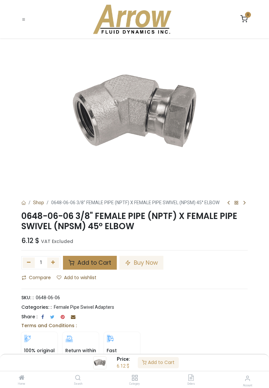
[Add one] (53, 262)
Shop (38, 202)
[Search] (78, 378)
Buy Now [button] (145, 263)
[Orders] (191, 378)
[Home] (22, 378)
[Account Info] (247, 378)
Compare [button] (40, 277)
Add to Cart (161, 362)
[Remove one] (29, 262)
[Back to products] (236, 203)
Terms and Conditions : (49, 325)
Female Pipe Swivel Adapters (84, 307)
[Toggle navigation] (23, 19)
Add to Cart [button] (93, 263)
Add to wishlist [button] (80, 277)
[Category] (135, 378)
